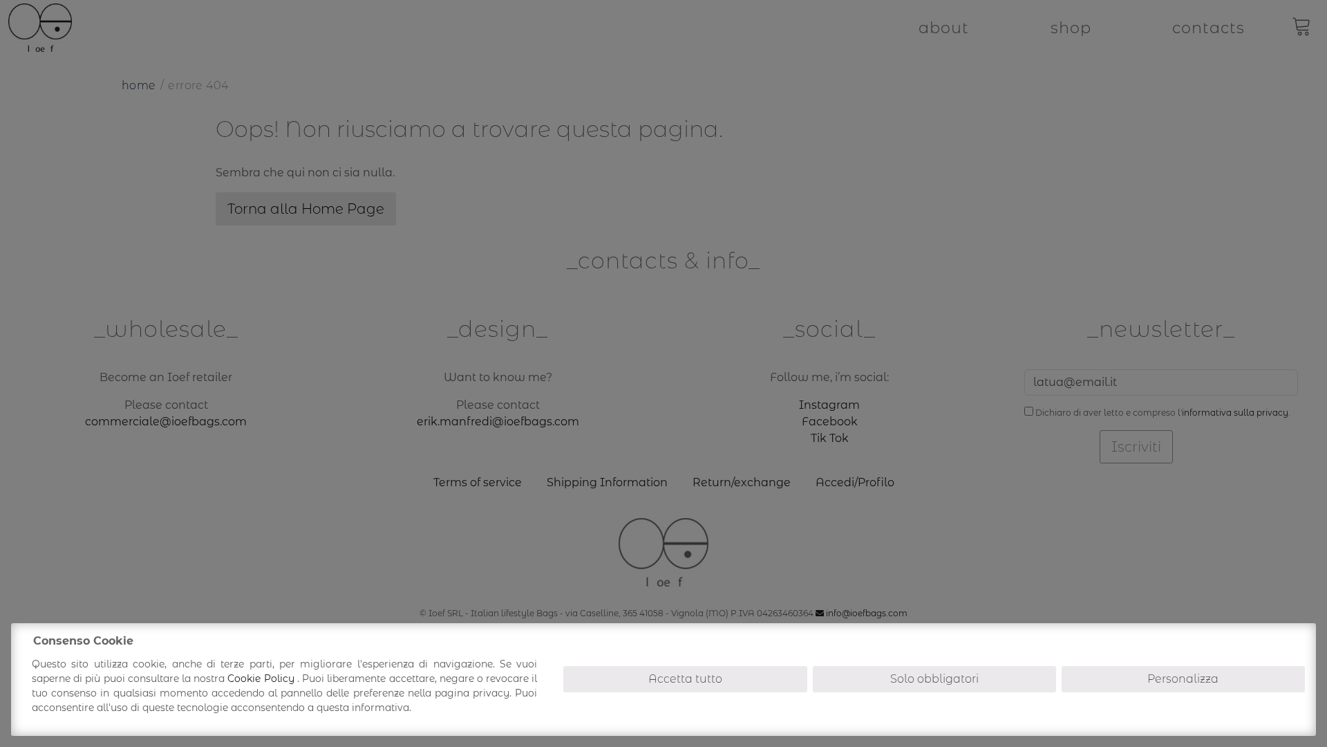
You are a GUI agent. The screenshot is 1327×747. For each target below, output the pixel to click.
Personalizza (1182, 678)
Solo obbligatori (934, 678)
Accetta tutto (685, 678)
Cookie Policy (262, 678)
